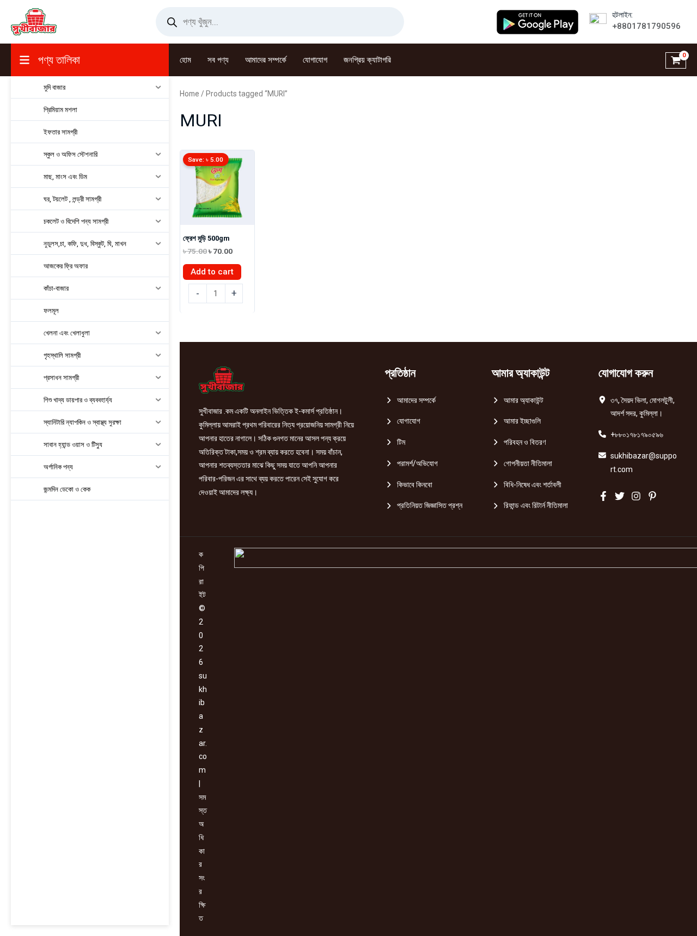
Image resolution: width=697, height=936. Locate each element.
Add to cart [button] (212, 272)
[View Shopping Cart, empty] (675, 59)
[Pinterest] (652, 496)
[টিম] (395, 442)
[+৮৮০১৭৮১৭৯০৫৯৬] (630, 435)
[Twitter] (620, 496)
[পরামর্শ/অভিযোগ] (411, 463)
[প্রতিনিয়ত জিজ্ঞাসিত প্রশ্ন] (423, 505)
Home (189, 93)
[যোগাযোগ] (402, 421)
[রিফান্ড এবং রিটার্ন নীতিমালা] (530, 505)
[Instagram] (636, 496)
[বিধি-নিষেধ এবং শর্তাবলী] (526, 485)
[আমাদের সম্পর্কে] (410, 400)
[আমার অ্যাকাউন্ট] (517, 400)
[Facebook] (603, 496)
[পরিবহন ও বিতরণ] (519, 442)
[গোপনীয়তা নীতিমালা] (522, 463)
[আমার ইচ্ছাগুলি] (516, 421)
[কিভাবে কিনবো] (408, 485)
